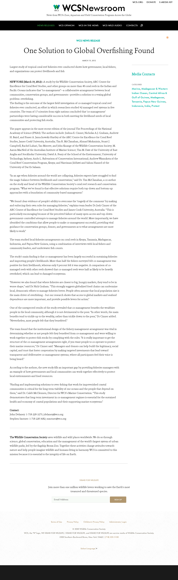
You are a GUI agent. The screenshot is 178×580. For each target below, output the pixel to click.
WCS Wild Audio (112, 25)
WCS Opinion (66, 25)
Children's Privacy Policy (93, 522)
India (147, 105)
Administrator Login (118, 522)
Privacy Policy (73, 522)
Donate (151, 2)
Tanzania (137, 101)
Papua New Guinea (154, 101)
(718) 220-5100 (112, 537)
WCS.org (138, 2)
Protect (155, 105)
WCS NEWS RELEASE (88, 40)
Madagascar (157, 97)
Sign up (118, 499)
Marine (136, 88)
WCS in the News (88, 25)
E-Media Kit (165, 2)
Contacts (132, 25)
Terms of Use (56, 522)
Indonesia (137, 105)
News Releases (46, 25)
